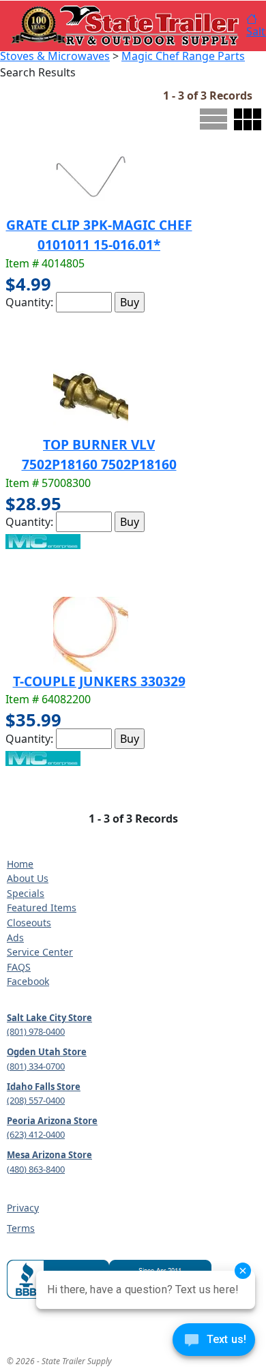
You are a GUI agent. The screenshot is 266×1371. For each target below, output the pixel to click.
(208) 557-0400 (36, 1100)
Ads (15, 937)
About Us (27, 878)
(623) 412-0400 (36, 1134)
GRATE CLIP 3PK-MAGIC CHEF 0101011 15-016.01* (99, 235)
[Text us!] (214, 1343)
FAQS (19, 966)
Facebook (28, 981)
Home (20, 863)
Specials (25, 893)
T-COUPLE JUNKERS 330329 (99, 681)
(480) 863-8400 (36, 1169)
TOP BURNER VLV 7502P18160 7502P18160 (99, 454)
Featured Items (41, 907)
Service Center (40, 951)
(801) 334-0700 (36, 1066)
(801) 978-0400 (36, 1031)
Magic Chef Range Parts (183, 55)
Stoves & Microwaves (55, 55)
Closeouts (29, 922)
